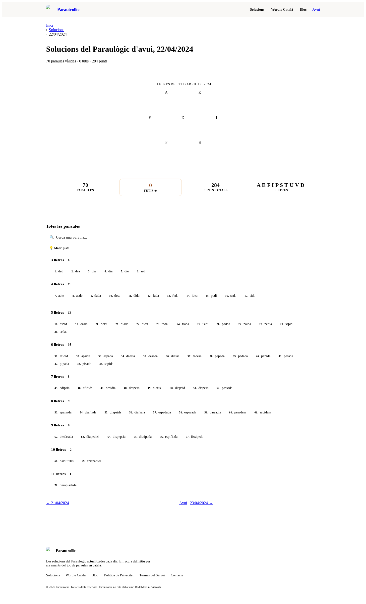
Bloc (303, 9)
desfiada (88, 412)
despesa (131, 388)
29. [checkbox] (282, 324)
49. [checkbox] (149, 388)
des (92, 271)
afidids (85, 388)
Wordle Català (282, 9)
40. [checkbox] (258, 356)
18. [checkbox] (56, 324)
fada (153, 296)
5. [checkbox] (122, 271)
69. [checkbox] (83, 461)
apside (83, 356)
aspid (61, 324)
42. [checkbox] (56, 363)
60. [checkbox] (231, 412)
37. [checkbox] (189, 356)
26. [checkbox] (218, 324)
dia (109, 271)
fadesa (194, 356)
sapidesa (262, 412)
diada (122, 324)
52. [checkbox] (218, 388)
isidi (202, 324)
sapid (286, 324)
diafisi (155, 388)
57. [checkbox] (155, 412)
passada (224, 388)
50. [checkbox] (172, 388)
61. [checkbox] (256, 412)
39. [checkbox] (235, 356)
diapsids (113, 412)
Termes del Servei (152, 575)
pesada (286, 356)
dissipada (143, 437)
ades (59, 296)
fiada (183, 324)
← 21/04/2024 (57, 503)
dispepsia (116, 437)
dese (114, 296)
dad (59, 271)
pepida (263, 356)
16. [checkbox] (227, 295)
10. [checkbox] (111, 295)
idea (191, 296)
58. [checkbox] (181, 412)
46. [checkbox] (79, 388)
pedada (240, 356)
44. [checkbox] (101, 363)
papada (217, 356)
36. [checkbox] (168, 356)
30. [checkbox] (56, 331)
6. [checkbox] (138, 271)
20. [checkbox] (97, 324)
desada (150, 356)
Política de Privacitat (118, 575)
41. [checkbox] (280, 356)
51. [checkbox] (195, 388)
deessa (128, 356)
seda (230, 296)
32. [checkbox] (78, 356)
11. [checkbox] (130, 295)
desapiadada (65, 485)
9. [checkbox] (92, 295)
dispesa (200, 388)
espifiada (169, 437)
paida (244, 324)
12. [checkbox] (149, 295)
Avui (316, 9)
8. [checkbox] (73, 295)
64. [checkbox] (109, 436)
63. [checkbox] (83, 436)
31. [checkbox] (56, 356)
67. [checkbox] (187, 436)
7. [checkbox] (56, 295)
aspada (105, 356)
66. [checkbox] (162, 436)
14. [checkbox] (188, 295)
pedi (211, 296)
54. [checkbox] (81, 412)
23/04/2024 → (201, 503)
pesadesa (237, 412)
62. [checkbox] (56, 436)
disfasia (137, 412)
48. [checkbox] (125, 388)
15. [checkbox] (207, 295)
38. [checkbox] (211, 356)
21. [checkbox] (117, 324)
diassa (172, 356)
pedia (265, 324)
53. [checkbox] (56, 412)
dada (96, 296)
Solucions (257, 9)
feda (172, 296)
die (125, 271)
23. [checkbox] (158, 324)
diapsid (177, 388)
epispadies (91, 461)
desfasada (64, 437)
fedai (162, 324)
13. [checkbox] (169, 295)
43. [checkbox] (79, 363)
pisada (84, 364)
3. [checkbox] (89, 271)
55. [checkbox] (106, 412)
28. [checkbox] (261, 324)
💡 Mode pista (59, 248)
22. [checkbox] (138, 324)
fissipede (194, 437)
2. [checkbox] (72, 271)
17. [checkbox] (246, 295)
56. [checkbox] (131, 412)
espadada (162, 412)
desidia (108, 388)
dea (75, 271)
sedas (61, 332)
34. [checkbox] (123, 356)
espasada (187, 412)
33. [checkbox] (100, 356)
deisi (101, 324)
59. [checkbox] (206, 412)
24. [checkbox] (179, 324)
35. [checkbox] (145, 356)
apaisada (63, 412)
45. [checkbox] (56, 388)
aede (77, 296)
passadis (212, 412)
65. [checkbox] (135, 436)
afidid (61, 356)
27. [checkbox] (240, 324)
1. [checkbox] (56, 271)
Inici (49, 25)
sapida (106, 364)
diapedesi (90, 437)
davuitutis (64, 461)
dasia (81, 324)
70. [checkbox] (56, 485)
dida (133, 296)
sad (141, 271)
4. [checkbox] (106, 271)
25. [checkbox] (199, 324)
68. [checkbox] (56, 461)
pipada (62, 364)
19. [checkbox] (77, 324)
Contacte (177, 575)
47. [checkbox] (102, 388)
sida (249, 296)
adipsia (62, 388)
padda (223, 324)
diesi (142, 324)
